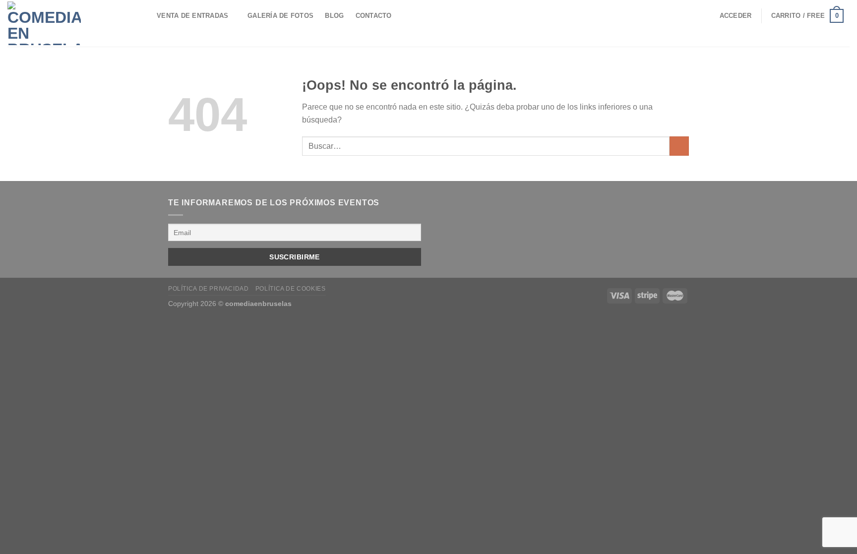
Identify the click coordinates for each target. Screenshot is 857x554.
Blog (334, 15)
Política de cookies (290, 288)
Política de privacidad (208, 288)
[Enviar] (679, 146)
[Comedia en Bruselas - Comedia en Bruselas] (62, 23)
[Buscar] (141, 15)
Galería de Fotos (280, 15)
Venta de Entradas (192, 15)
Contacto (374, 15)
